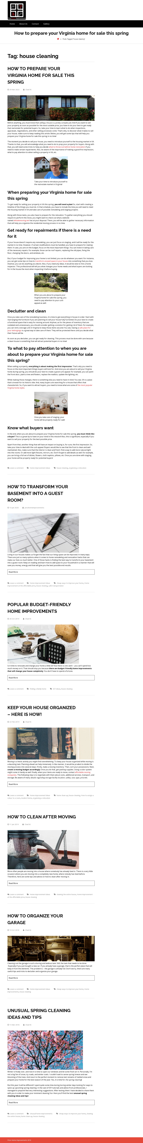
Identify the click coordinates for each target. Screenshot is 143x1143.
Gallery (46, 24)
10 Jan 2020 (14, 507)
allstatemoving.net (21, 220)
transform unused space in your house (51, 261)
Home (12, 24)
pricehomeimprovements (34, 507)
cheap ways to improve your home (70, 583)
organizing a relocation (77, 468)
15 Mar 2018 (14, 1025)
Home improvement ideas (40, 468)
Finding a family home (38, 689)
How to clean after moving (41, 816)
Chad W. (28, 89)
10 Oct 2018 (14, 930)
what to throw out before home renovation (67, 147)
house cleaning (62, 468)
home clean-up (62, 795)
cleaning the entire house (66, 894)
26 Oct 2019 (14, 619)
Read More (13, 572)
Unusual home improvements (41, 1113)
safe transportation (56, 586)
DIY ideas (56, 689)
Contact (35, 24)
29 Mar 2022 (14, 89)
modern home (26, 798)
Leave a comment (17, 468)
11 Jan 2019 (14, 824)
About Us (23, 24)
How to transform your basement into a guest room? (37, 493)
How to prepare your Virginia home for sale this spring (40, 75)
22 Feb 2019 (14, 722)
